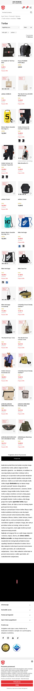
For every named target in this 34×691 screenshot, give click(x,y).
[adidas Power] (8, 188)
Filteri (25, 27)
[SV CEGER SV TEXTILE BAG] (8, 50)
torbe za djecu (5, 494)
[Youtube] (13, 638)
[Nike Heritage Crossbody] (8, 294)
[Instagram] (8, 638)
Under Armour (22, 517)
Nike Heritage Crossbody (5, 305)
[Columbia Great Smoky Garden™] (25, 294)
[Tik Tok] (18, 638)
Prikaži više (17, 458)
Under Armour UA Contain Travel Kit (23, 128)
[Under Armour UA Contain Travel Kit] (25, 116)
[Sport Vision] (3, 8)
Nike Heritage (22, 232)
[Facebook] (3, 638)
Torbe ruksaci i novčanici (9, 18)
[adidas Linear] (25, 188)
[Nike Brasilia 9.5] (25, 152)
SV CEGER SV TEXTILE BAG (7, 61)
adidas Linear (22, 199)
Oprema (18, 16)
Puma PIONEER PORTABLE (22, 61)
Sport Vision (4, 16)
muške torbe (15, 491)
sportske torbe (15, 475)
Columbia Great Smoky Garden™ (25, 305)
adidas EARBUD (6, 94)
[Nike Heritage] (25, 221)
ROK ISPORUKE (17, 1)
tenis (26, 525)
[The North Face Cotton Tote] (25, 327)
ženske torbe (24, 491)
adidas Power (5, 199)
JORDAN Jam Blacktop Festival (25, 438)
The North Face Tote (8, 338)
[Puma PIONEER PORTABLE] (25, 50)
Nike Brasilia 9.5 (23, 163)
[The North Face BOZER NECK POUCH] (25, 83)
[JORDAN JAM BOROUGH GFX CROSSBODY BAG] (8, 426)
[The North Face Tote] (8, 327)
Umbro (15, 517)
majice (10, 536)
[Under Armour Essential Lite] (8, 360)
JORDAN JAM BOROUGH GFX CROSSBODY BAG (8, 438)
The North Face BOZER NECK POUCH (25, 94)
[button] (17, 12)
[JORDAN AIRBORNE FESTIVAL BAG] (25, 393)
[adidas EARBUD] (8, 83)
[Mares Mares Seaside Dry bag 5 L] (8, 116)
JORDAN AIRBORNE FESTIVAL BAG (24, 405)
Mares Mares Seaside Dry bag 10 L (8, 233)
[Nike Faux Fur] (25, 257)
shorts (15, 536)
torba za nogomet (7, 528)
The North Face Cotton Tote (23, 338)
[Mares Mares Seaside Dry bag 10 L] (8, 221)
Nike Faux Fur (22, 268)
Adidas (27, 515)
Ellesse (10, 517)
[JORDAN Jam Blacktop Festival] (25, 426)
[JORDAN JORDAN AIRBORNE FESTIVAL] (8, 393)
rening (16, 525)
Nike (23, 515)
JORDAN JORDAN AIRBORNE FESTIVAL (7, 405)
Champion (4, 517)
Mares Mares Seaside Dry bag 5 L (8, 128)
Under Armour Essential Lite (5, 371)
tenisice (4, 536)
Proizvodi (11, 16)
